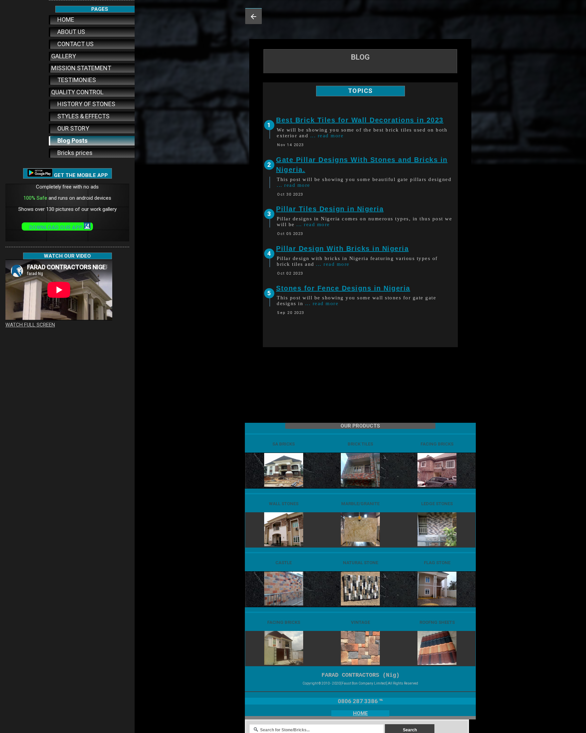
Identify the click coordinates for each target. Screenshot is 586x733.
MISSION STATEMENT (81, 68)
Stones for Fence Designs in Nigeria (343, 288)
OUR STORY (72, 128)
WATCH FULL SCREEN (30, 325)
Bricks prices (74, 152)
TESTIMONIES (76, 79)
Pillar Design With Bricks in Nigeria (342, 248)
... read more (327, 135)
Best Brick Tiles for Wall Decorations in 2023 (360, 120)
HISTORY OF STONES (85, 103)
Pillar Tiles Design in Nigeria (330, 209)
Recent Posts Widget (285, 329)
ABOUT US (70, 31)
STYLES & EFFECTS (83, 116)
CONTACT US (75, 43)
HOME (65, 19)
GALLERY (63, 56)
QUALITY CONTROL (77, 92)
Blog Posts (71, 140)
